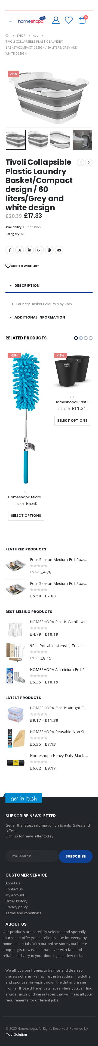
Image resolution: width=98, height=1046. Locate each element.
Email (59, 250)
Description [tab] (26, 285)
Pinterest (49, 250)
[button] (76, 338)
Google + (39, 250)
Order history (16, 830)
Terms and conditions (23, 842)
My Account (14, 825)
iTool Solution (16, 964)
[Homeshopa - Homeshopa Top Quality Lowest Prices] (31, 20)
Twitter (19, 250)
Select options (26, 420)
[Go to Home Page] (7, 36)
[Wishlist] (68, 20)
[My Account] (56, 20)
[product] (15, 496)
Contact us (14, 819)
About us (12, 813)
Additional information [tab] (39, 317)
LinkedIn (29, 250)
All (22, 234)
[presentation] (12, 98)
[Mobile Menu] (10, 20)
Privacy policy (16, 836)
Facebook (9, 250)
